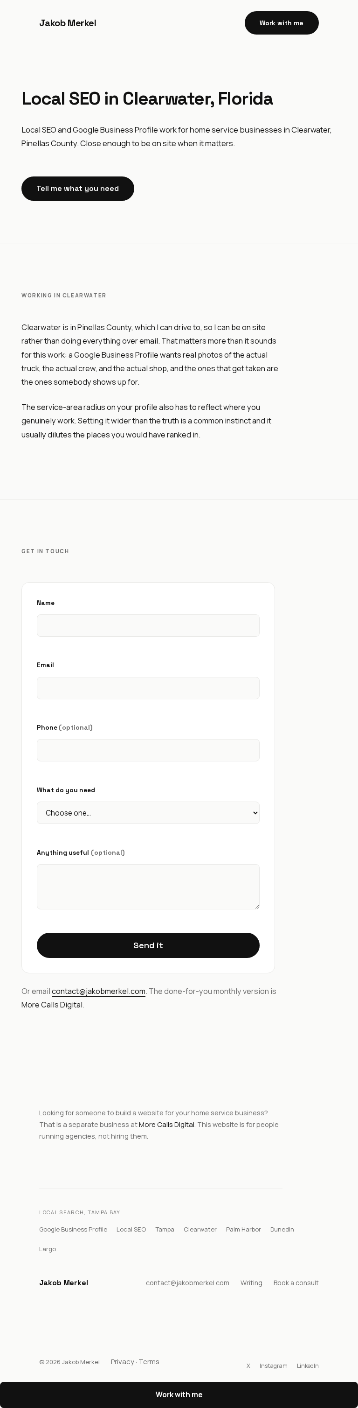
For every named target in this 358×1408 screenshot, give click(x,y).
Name (46, 603)
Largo (47, 1249)
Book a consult (296, 1282)
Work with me (281, 23)
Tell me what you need (77, 188)
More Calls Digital (52, 1005)
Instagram (274, 1366)
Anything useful (80, 852)
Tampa (164, 1229)
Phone (64, 727)
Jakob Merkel (67, 23)
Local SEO (131, 1229)
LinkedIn (308, 1366)
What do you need (66, 790)
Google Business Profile (73, 1229)
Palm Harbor (243, 1229)
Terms (148, 1361)
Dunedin (282, 1229)
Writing (251, 1282)
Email (45, 665)
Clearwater (200, 1229)
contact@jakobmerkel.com (98, 991)
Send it (148, 945)
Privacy (122, 1361)
